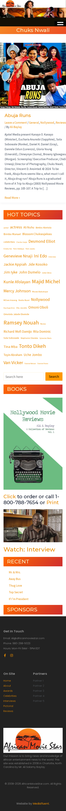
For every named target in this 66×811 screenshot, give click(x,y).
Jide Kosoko (38, 264)
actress (16, 227)
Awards (8, 691)
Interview (52, 257)
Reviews (61, 123)
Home (7, 680)
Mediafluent (41, 804)
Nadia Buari (24, 300)
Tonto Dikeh (32, 346)
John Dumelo (29, 272)
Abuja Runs (18, 115)
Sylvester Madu (45, 338)
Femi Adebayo (18, 249)
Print (52, 502)
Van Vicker (13, 362)
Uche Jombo (33, 355)
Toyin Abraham (13, 355)
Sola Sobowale (11, 337)
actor (6, 227)
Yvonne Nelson (30, 363)
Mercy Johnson (17, 291)
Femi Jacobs (30, 249)
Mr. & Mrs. (15, 572)
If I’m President (19, 599)
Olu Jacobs (21, 307)
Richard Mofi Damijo (18, 331)
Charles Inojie (21, 242)
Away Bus (15, 579)
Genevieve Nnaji (18, 256)
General (34, 123)
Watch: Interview (29, 549)
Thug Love (15, 585)
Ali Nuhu (28, 227)
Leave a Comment (16, 123)
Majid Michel (46, 281)
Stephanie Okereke (29, 338)
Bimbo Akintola (43, 227)
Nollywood (47, 123)
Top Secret (16, 592)
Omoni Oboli (38, 307)
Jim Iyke (10, 272)
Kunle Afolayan (17, 281)
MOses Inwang (10, 300)
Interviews (9, 701)
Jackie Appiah (15, 264)
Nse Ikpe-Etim (9, 308)
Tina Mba (10, 346)
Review (43, 324)
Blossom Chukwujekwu (37, 234)
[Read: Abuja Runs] (33, 75)
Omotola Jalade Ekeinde (16, 314)
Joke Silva (46, 272)
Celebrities (10, 696)
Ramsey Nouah (21, 322)
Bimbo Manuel (12, 234)
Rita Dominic (42, 331)
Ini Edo (40, 256)
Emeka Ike (8, 249)
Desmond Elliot (42, 241)
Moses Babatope (40, 291)
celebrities (9, 241)
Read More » (12, 197)
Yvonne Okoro (42, 363)
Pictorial (8, 706)
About (7, 686)
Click (10, 496)
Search (54, 376)
